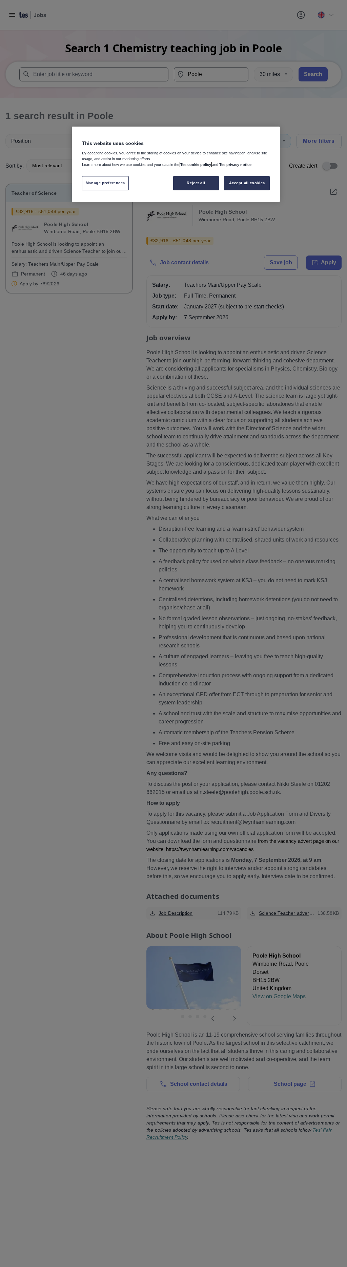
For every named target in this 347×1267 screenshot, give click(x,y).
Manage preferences (105, 183)
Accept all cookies (247, 183)
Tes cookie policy (195, 165)
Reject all (196, 183)
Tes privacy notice (235, 165)
